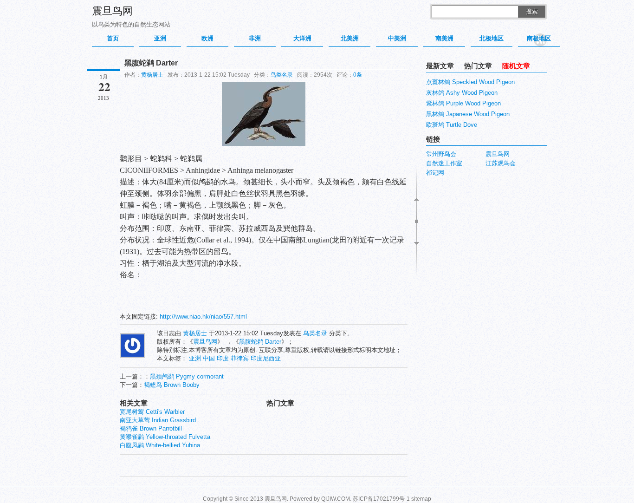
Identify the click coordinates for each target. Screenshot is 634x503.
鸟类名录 (282, 75)
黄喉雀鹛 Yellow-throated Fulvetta (165, 436)
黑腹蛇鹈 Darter (260, 341)
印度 (223, 358)
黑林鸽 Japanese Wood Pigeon (468, 114)
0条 (357, 75)
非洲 (255, 38)
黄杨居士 (152, 75)
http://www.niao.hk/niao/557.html (203, 316)
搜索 (532, 11)
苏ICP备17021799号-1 (381, 499)
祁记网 (435, 172)
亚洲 (160, 38)
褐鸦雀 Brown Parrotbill (151, 428)
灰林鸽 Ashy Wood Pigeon (462, 92)
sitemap (421, 499)
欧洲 (207, 38)
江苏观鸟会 (500, 163)
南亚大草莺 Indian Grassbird (158, 420)
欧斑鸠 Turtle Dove (451, 124)
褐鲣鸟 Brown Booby (172, 384)
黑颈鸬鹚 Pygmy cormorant (187, 376)
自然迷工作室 (444, 163)
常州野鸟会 (441, 153)
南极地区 (539, 38)
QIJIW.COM (335, 499)
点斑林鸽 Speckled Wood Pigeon (470, 81)
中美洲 (397, 38)
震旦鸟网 (112, 11)
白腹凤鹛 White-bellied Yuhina (160, 445)
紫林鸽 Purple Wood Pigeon (463, 103)
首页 (113, 38)
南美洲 (444, 38)
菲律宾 (240, 358)
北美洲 (350, 38)
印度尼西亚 (266, 358)
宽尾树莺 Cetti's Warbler (152, 411)
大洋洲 (302, 38)
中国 (209, 358)
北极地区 (491, 38)
